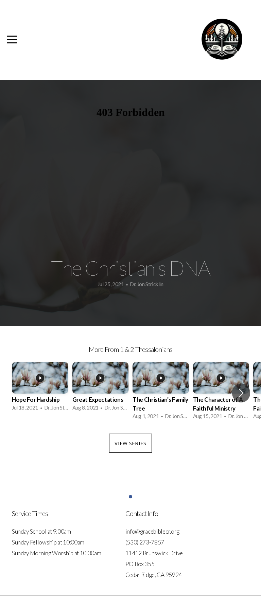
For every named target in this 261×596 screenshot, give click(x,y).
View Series (130, 443)
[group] (40, 388)
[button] (241, 392)
